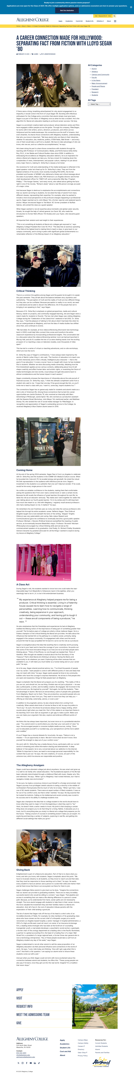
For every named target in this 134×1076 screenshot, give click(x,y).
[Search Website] (114, 16)
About (109, 21)
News (29, 26)
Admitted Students (101, 1046)
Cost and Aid (65, 1051)
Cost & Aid (79, 21)
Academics (69, 21)
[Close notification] (131, 7)
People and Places (98, 86)
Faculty (94, 77)
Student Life (89, 21)
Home (18, 26)
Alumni (94, 69)
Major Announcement (99, 83)
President (95, 89)
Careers (80, 1046)
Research (95, 92)
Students (95, 95)
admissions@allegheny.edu (25, 1057)
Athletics (99, 21)
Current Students (101, 1043)
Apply (60, 21)
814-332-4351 (21, 1053)
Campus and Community (100, 74)
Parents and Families (102, 1052)
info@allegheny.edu (23, 1055)
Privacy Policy (83, 1056)
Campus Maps (83, 1040)
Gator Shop (82, 1052)
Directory (81, 1049)
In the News (96, 80)
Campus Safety (83, 1043)
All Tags (92, 100)
